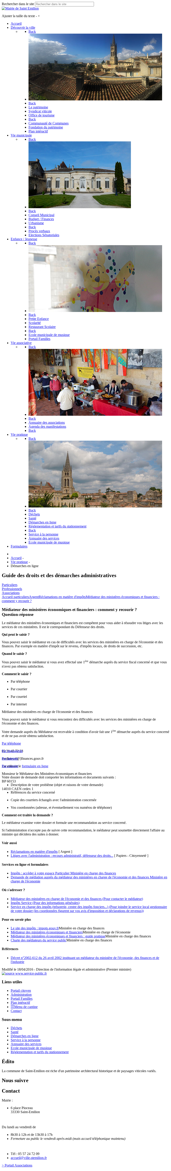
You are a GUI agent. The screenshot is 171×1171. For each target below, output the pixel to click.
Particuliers (9, 585)
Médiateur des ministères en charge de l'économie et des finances (77, 899)
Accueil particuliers (15, 597)
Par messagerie (12, 751)
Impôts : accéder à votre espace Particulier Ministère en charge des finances (63, 873)
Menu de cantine (26, 1007)
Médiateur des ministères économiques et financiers (47, 932)
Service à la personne (26, 1040)
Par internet (10, 758)
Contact (16, 1011)
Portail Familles (22, 998)
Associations (11, 593)
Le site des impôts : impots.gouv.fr (35, 928)
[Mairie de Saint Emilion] (20, 8)
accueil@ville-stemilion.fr (29, 1158)
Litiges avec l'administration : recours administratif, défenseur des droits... (62, 855)
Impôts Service (45, 903)
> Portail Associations (17, 1165)
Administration (21, 994)
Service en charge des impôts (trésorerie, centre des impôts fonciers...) (89, 909)
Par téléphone (11, 743)
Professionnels (12, 589)
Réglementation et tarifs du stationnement (40, 1052)
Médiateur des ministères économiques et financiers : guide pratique (58, 936)
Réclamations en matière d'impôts (62, 597)
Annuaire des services (26, 1044)
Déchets (16, 1028)
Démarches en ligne (25, 1036)
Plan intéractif (20, 1002)
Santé (14, 1032)
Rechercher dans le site (18, 4)
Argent (34, 597)
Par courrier (10, 766)
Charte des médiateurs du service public (38, 940)
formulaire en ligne (35, 766)
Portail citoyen (21, 990)
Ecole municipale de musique (31, 1048)
